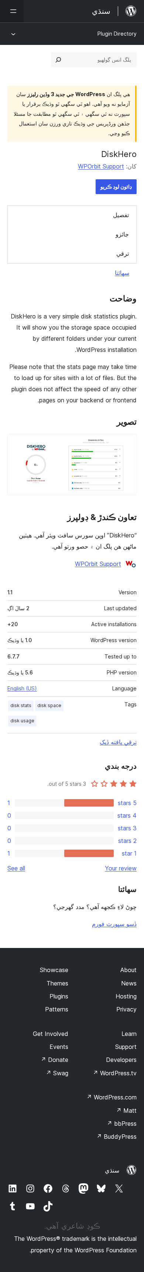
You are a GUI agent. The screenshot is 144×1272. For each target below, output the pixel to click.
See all (16, 868)
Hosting (126, 996)
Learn (129, 1033)
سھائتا (122, 273)
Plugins (58, 996)
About (128, 970)
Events (58, 1046)
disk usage (22, 720)
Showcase (54, 970)
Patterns (56, 1009)
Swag (57, 1073)
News (129, 983)
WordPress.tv (115, 1073)
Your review (121, 868)
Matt (126, 1110)
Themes (57, 983)
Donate (54, 1059)
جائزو (122, 234)
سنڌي (112, 1170)
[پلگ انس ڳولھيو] (58, 59)
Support (126, 1046)
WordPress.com (111, 1097)
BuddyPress (116, 1136)
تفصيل (121, 215)
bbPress (122, 1123)
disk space (49, 705)
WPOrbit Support (101, 166)
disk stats (20, 705)
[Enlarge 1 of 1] (126, 444)
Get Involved (50, 1033)
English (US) (22, 688)
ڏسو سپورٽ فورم (114, 924)
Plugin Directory (117, 33)
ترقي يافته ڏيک (118, 742)
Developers (121, 1059)
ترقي (122, 253)
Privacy (126, 1009)
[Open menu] (12, 11)
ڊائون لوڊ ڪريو (116, 186)
